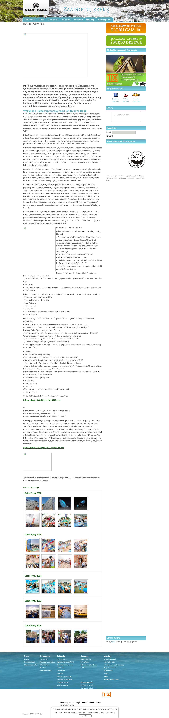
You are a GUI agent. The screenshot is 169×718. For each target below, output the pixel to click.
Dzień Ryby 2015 (33, 493)
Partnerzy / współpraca (47, 662)
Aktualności (29, 19)
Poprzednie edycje (45, 670)
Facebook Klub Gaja (115, 100)
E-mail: (109, 132)
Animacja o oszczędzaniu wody (114, 665)
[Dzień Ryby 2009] (33, 643)
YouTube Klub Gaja (126, 100)
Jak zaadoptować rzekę (65, 665)
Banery (106, 673)
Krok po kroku (61, 659)
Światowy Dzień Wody (64, 676)
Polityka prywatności (30, 665)
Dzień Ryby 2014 (33, 534)
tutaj (113, 642)
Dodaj (109, 136)
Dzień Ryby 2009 (33, 626)
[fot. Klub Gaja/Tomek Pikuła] (81, 594)
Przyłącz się (44, 659)
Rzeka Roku (85, 662)
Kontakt (26, 659)
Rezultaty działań (29, 662)
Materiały (90, 19)
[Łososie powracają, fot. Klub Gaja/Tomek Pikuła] (65, 594)
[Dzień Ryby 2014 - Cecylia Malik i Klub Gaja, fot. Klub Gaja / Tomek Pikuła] (81, 569)
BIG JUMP (60, 668)
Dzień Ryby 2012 (33, 601)
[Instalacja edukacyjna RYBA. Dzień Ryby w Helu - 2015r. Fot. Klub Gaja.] (33, 511)
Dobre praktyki (44, 665)
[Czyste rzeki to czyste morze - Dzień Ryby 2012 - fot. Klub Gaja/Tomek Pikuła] (65, 619)
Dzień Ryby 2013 (33, 576)
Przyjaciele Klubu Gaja (88, 699)
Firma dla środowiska (87, 697)
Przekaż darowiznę (87, 688)
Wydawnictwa (108, 670)
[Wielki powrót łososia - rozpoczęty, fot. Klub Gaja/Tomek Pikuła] (33, 594)
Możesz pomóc (104, 19)
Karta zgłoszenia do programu (121, 141)
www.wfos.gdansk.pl (31, 487)
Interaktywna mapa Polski (65, 662)
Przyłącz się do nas (87, 685)
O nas (41, 19)
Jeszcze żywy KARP (136, 100)
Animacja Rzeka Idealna (111, 679)
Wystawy (60, 673)
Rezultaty (43, 668)
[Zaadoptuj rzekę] (36, 8)
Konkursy (78, 19)
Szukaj (110, 108)
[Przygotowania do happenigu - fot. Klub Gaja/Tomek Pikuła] (49, 619)
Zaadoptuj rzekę (86, 659)
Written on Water (62, 685)
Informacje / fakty (109, 662)
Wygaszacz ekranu (110, 668)
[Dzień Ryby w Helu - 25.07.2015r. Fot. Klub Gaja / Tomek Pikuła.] (33, 527)
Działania (66, 19)
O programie (53, 19)
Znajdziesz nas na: (115, 88)
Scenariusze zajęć (110, 659)
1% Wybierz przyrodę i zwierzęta (122, 50)
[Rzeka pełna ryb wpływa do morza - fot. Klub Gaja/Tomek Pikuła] (49, 594)
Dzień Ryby (61, 670)
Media (106, 676)
